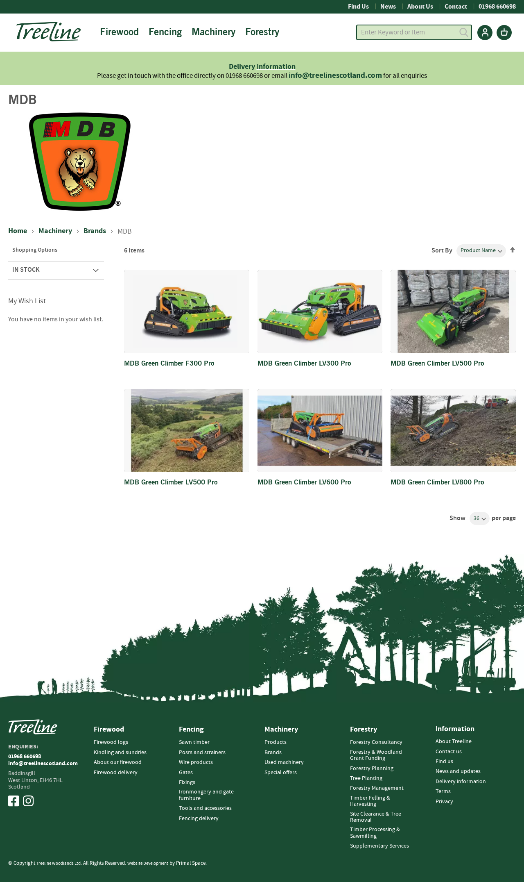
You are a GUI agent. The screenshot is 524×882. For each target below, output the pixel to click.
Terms (443, 791)
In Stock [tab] (26, 270)
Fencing (191, 729)
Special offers (280, 772)
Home (17, 231)
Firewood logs (111, 742)
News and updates (458, 771)
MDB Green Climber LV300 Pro (304, 364)
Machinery (55, 231)
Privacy (444, 801)
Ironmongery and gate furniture (206, 795)
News (388, 6)
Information (276, 66)
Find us (444, 761)
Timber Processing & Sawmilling (375, 832)
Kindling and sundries (120, 752)
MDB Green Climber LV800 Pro (437, 483)
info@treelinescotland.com (335, 75)
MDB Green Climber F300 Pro (169, 364)
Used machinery (284, 762)
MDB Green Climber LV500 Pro (437, 364)
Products (275, 742)
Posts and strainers (202, 752)
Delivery (243, 66)
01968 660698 (497, 6)
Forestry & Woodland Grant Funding (376, 755)
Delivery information (461, 781)
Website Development (147, 863)
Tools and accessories (205, 808)
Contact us (449, 751)
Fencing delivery (199, 818)
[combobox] (414, 32)
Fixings (187, 782)
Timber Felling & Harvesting (370, 801)
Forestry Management (377, 788)
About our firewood (118, 762)
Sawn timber (194, 742)
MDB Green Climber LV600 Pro (304, 483)
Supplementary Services (379, 846)
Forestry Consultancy (376, 742)
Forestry (363, 729)
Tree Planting (366, 778)
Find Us (358, 6)
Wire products (196, 762)
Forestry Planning (371, 768)
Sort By (441, 250)
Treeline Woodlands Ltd (58, 863)
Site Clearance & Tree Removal (375, 817)
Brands (95, 231)
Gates (186, 772)
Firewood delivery (116, 772)
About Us (420, 6)
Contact (456, 6)
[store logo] (48, 31)
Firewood (109, 729)
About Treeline (454, 741)
